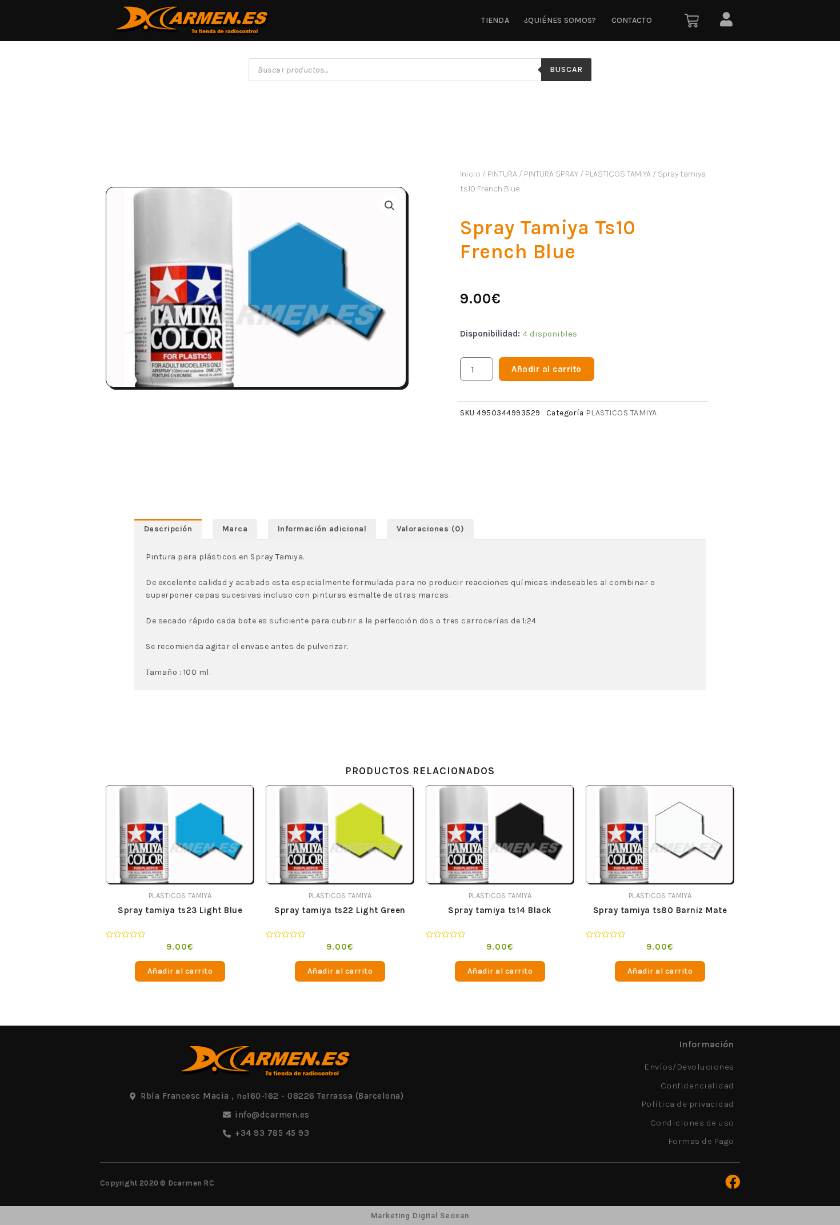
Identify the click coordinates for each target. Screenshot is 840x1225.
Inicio (470, 174)
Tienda (495, 20)
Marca (235, 529)
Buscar (566, 69)
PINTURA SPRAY (551, 174)
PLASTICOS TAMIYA (618, 174)
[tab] (168, 529)
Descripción (168, 529)
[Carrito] (692, 21)
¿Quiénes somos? (560, 20)
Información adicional (322, 529)
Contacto (631, 20)
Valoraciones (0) (430, 529)
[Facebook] (732, 1181)
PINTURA (502, 174)
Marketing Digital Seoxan (420, 1215)
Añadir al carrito (546, 369)
